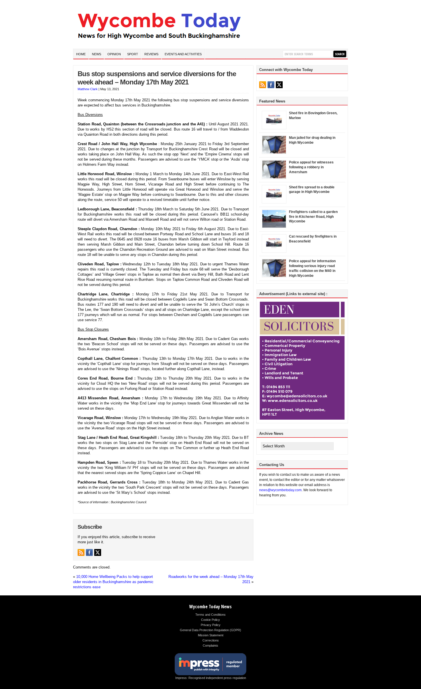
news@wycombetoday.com (280, 490)
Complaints (210, 645)
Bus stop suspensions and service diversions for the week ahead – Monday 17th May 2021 (157, 78)
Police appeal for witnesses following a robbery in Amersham (311, 167)
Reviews (151, 54)
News (96, 54)
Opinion (114, 54)
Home (81, 54)
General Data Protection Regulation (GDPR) (210, 630)
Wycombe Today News (210, 606)
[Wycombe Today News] (159, 40)
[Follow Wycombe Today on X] (97, 552)
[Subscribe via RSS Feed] (81, 552)
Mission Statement (210, 635)
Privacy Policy (211, 625)
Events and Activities (183, 54)
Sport (132, 54)
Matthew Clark (88, 89)
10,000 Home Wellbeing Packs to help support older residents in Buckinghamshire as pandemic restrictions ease (113, 582)
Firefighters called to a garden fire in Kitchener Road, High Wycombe (313, 217)
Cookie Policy (210, 619)
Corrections (210, 640)
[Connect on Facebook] (89, 552)
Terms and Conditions (210, 614)
